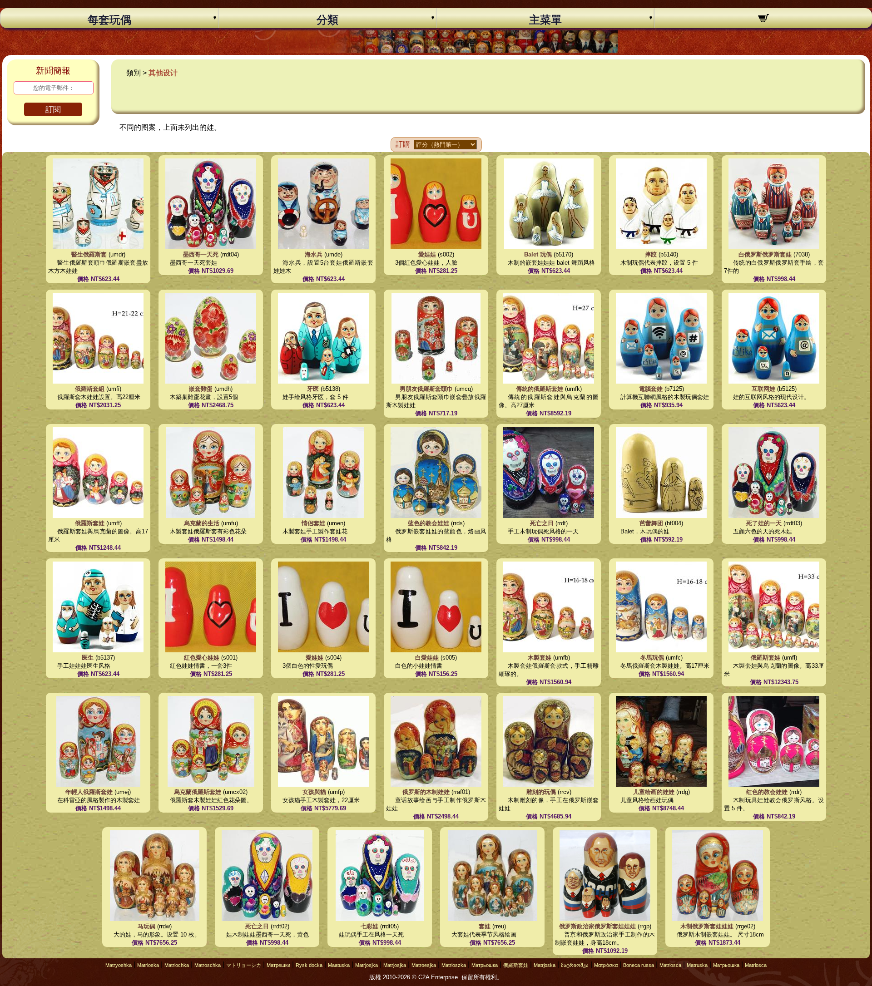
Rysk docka (309, 965)
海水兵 (313, 254)
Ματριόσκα (606, 965)
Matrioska (148, 965)
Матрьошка (484, 965)
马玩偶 (146, 926)
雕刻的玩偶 (541, 792)
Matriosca (670, 965)
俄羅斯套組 (89, 388)
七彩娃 (369, 926)
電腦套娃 (651, 388)
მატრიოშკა (575, 965)
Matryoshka (118, 965)
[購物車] (763, 19)
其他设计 (163, 73)
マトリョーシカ (243, 965)
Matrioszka (453, 965)
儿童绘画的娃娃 (653, 792)
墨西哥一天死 (200, 254)
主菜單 (545, 20)
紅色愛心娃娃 (201, 657)
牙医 (313, 388)
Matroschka (207, 965)
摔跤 (651, 254)
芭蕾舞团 (651, 523)
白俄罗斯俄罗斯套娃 (765, 254)
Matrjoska (544, 965)
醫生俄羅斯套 (89, 254)
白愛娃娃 (427, 657)
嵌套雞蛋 (201, 388)
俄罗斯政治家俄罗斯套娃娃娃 (598, 926)
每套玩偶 (109, 20)
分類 (327, 20)
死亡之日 (542, 523)
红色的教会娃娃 (767, 792)
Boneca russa (638, 965)
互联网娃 (763, 388)
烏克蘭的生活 (201, 523)
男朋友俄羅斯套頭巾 (426, 388)
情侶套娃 (313, 523)
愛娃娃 (427, 254)
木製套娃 (539, 657)
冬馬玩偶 (652, 657)
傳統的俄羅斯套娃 (539, 388)
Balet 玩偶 (538, 254)
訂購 (403, 144)
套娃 (484, 926)
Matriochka (176, 965)
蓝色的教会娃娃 (428, 523)
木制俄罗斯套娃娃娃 (707, 926)
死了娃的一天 (764, 523)
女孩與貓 (314, 792)
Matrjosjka (366, 965)
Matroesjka (423, 965)
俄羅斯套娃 (89, 523)
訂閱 (53, 109)
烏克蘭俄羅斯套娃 (197, 792)
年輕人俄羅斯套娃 (89, 792)
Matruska (697, 965)
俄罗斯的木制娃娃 (426, 792)
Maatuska (339, 965)
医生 (88, 657)
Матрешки (278, 965)
